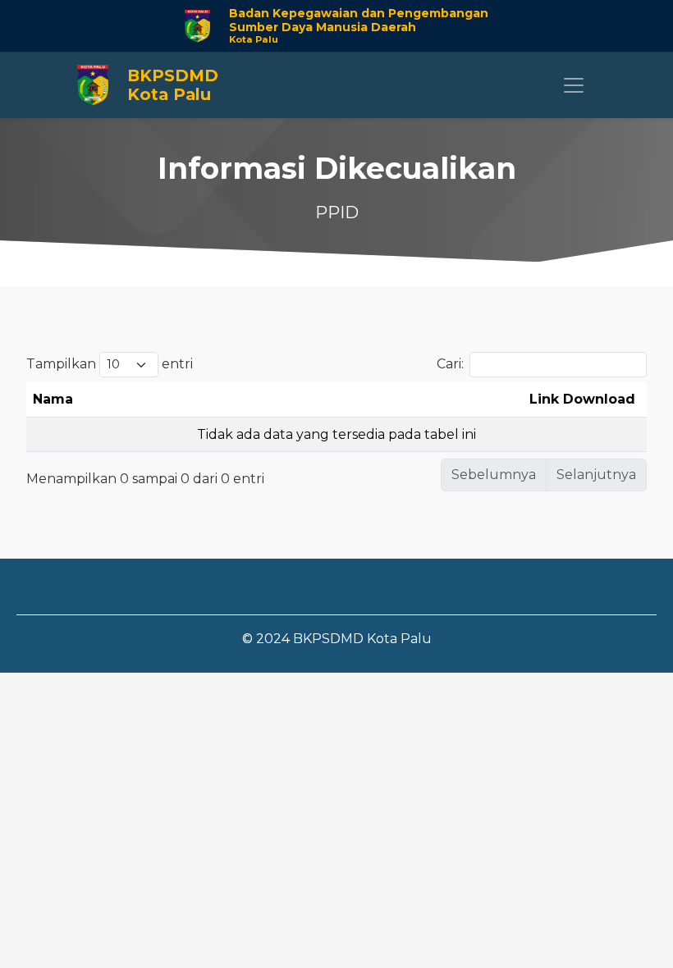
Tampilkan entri (109, 364)
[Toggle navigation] (574, 85)
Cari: (450, 364)
